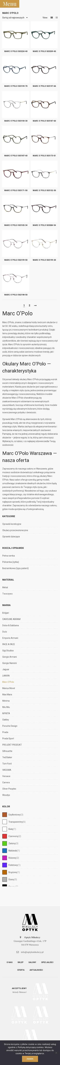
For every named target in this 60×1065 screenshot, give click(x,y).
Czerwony (13, 836)
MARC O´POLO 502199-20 (44, 260)
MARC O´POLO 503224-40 (15, 51)
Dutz (4, 631)
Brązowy (12, 872)
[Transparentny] (4, 822)
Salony (32, 962)
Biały (10, 829)
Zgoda (30, 1059)
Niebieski (12, 850)
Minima (6, 701)
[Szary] (4, 879)
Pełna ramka (8, 555)
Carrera (6, 782)
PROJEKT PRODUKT (12, 745)
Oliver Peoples (9, 789)
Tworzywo (7, 593)
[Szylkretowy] (4, 814)
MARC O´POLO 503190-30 (15, 121)
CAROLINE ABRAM (11, 619)
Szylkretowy (14, 814)
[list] (57, 17)
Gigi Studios (8, 650)
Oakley (5, 719)
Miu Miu (6, 707)
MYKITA (6, 713)
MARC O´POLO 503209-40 (44, 51)
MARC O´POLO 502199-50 (15, 260)
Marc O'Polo (8, 682)
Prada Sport (8, 738)
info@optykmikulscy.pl (32, 952)
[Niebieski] (4, 850)
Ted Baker (7, 757)
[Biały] (4, 829)
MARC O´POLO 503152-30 (44, 190)
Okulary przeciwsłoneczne (15, 530)
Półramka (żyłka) (10, 562)
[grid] (52, 17)
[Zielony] (4, 843)
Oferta (20, 970)
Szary (11, 879)
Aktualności (36, 970)
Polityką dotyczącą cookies (31, 1047)
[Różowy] (4, 858)
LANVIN (6, 675)
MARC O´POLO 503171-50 (15, 190)
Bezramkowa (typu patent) (15, 568)
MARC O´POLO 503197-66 (44, 86)
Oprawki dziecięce (11, 536)
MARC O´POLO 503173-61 (44, 156)
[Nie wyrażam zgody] (56, 1052)
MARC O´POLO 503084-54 (44, 225)
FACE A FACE (8, 644)
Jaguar (5, 669)
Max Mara (7, 694)
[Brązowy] (4, 872)
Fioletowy (13, 865)
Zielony (12, 843)
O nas (9, 962)
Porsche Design (9, 726)
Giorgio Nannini (9, 663)
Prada (5, 732)
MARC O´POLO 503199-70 (15, 86)
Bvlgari (5, 613)
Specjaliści (47, 962)
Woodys (6, 795)
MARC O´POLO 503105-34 (15, 225)
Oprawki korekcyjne (11, 524)
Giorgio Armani (9, 657)
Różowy (12, 858)
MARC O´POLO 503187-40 (15, 156)
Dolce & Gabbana (10, 625)
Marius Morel (8, 688)
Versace (6, 776)
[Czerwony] (4, 836)
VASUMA (6, 770)
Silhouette (7, 751)
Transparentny (15, 822)
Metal (5, 587)
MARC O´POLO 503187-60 (44, 121)
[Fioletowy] (4, 865)
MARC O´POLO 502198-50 (15, 295)
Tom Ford (7, 763)
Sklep (20, 962)
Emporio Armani (10, 638)
